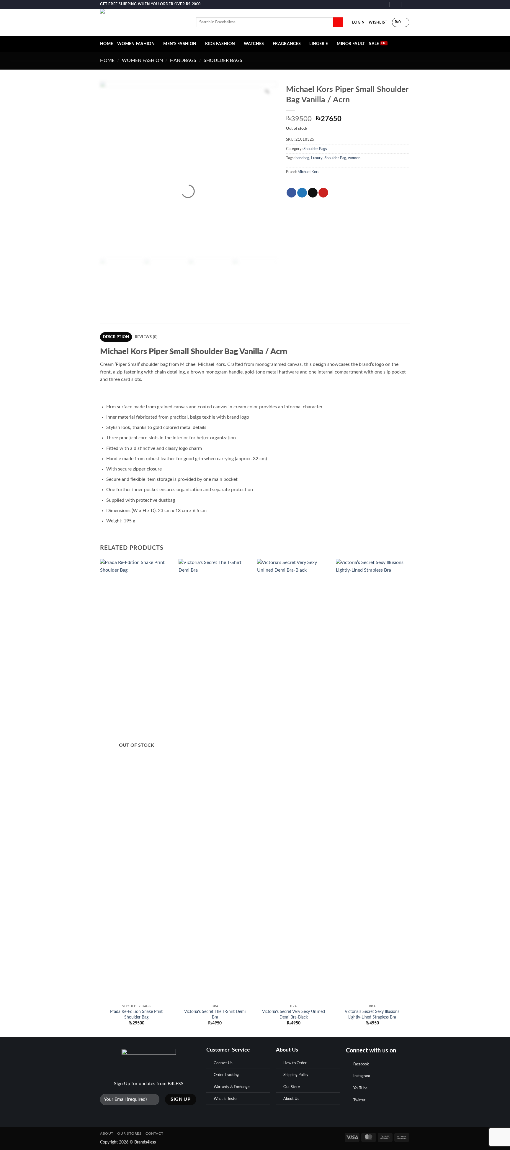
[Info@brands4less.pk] (383, 4)
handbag (302, 158)
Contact (154, 1133)
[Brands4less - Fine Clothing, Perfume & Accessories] (143, 22)
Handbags (183, 60)
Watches (254, 44)
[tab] (255, 464)
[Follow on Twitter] (368, 4)
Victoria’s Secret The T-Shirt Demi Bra (215, 1014)
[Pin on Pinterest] (323, 193)
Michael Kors (308, 172)
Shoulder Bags (223, 60)
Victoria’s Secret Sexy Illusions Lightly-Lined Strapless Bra (372, 1014)
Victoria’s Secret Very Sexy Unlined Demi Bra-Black (293, 1014)
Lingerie (318, 44)
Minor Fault (351, 44)
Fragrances (287, 44)
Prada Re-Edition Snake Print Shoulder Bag (136, 1014)
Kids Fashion (220, 44)
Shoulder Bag (335, 158)
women (354, 158)
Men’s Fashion (179, 44)
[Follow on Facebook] (357, 4)
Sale (374, 44)
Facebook (361, 1064)
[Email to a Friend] (313, 193)
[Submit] (338, 22)
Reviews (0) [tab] (146, 337)
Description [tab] (116, 337)
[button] (358, 22)
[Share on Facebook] (291, 193)
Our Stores (129, 1133)
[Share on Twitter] (302, 193)
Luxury (317, 158)
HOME (106, 44)
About (106, 1133)
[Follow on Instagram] (362, 4)
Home (107, 60)
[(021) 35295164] (407, 4)
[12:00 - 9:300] (395, 4)
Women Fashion (136, 44)
